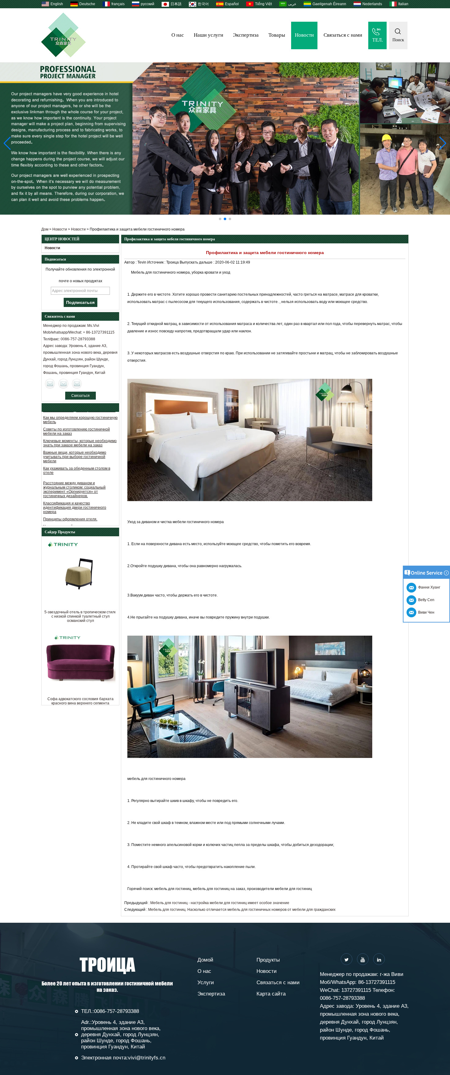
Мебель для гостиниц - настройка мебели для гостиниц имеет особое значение (219, 903)
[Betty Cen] (63, 384)
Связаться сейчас (80, 396)
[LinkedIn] (379, 959)
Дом (44, 229)
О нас (177, 35)
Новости (304, 35)
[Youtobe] (363, 959)
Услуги (205, 982)
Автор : (130, 262)
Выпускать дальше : (197, 262)
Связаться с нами (343, 35)
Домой (205, 960)
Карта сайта (271, 994)
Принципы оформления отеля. (70, 507)
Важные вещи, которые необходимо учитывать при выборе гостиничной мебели (74, 445)
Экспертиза (246, 35)
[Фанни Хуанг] (77, 384)
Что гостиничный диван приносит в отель (79, 515)
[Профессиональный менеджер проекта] (225, 138)
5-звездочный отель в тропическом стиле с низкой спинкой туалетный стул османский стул (80, 616)
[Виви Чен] (50, 384)
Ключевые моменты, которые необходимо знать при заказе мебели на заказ (80, 431)
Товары (276, 35)
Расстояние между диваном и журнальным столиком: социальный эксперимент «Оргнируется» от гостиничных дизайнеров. (74, 477)
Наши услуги (208, 35)
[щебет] (346, 959)
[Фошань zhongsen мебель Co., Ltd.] (63, 56)
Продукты (268, 960)
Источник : (156, 262)
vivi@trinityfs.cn (146, 1058)
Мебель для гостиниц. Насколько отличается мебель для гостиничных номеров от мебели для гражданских (242, 909)
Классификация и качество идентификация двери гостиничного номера (74, 495)
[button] (220, 219)
